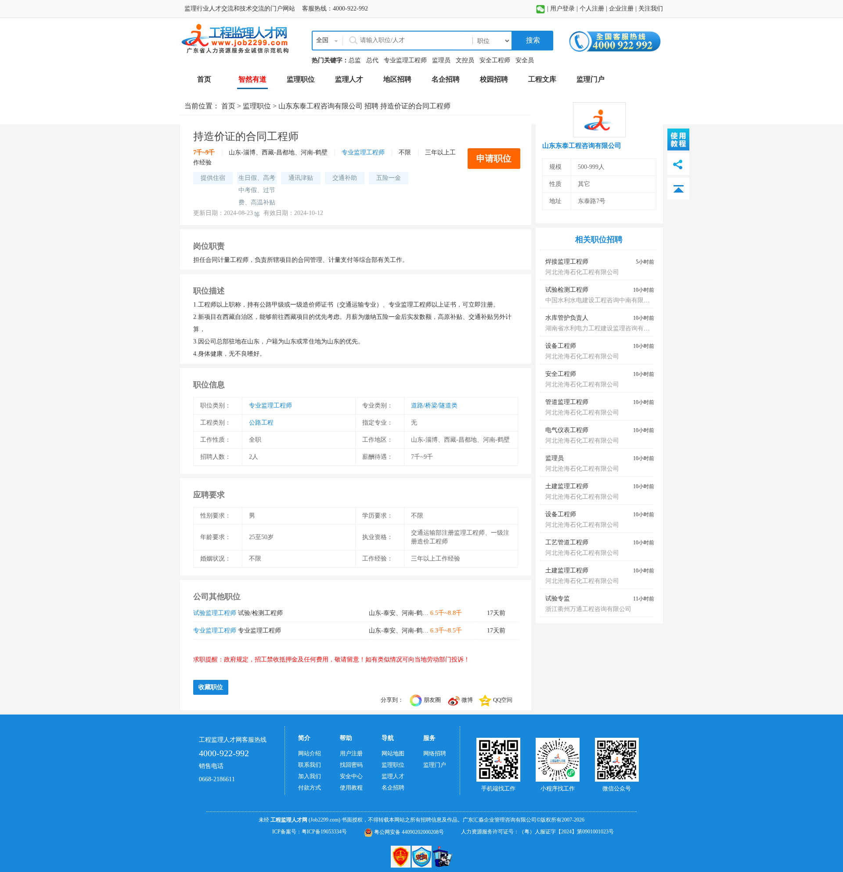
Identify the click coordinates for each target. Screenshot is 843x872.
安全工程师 (494, 60)
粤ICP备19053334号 (324, 832)
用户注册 (351, 753)
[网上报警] (443, 856)
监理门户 (434, 764)
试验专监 (557, 598)
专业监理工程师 (405, 60)
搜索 (532, 40)
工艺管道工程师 (566, 542)
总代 (372, 60)
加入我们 (309, 776)
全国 (322, 40)
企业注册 (621, 8)
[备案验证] (422, 856)
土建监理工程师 (566, 486)
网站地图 (393, 753)
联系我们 (309, 764)
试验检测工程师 (566, 289)
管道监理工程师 (566, 402)
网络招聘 (434, 753)
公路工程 (261, 422)
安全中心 (351, 776)
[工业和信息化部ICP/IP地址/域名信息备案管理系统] (401, 856)
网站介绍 (309, 753)
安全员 (524, 60)
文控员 (465, 60)
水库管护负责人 (566, 317)
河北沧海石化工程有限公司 (582, 272)
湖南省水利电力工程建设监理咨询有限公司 (603, 328)
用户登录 (562, 8)
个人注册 (592, 8)
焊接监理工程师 (566, 261)
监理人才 (393, 776)
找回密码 (351, 764)
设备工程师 (560, 346)
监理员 (441, 60)
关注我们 (650, 8)
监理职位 (257, 106)
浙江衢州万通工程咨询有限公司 (588, 609)
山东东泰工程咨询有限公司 (320, 106)
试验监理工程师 (214, 613)
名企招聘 (393, 787)
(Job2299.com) (324, 820)
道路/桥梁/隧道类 (434, 405)
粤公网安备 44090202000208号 (408, 832)
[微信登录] (540, 8)
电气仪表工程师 (566, 430)
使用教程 (351, 787)
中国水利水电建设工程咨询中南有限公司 (600, 300)
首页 (228, 106)
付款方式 (309, 787)
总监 (355, 60)
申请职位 (494, 158)
